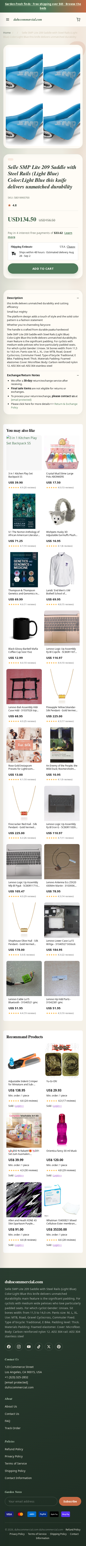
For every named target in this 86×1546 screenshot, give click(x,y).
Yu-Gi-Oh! (51, 1081)
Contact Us (12, 1414)
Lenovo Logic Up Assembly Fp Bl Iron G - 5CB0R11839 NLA (61, 826)
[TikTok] (39, 1347)
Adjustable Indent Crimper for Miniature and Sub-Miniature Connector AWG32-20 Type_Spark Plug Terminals (23, 1083)
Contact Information (18, 1478)
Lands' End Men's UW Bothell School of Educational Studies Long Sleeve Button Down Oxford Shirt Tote (61, 592)
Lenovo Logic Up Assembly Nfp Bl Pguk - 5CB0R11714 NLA (23, 884)
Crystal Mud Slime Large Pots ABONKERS (59, 475)
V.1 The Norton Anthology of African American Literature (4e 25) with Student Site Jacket (23, 533)
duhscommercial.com (28, 19)
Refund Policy (14, 1449)
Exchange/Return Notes (23, 375)
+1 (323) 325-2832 (16, 1377)
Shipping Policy (15, 1471)
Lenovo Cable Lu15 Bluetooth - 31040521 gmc (23, 1001)
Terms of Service (16, 1463)
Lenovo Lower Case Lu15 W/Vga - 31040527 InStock (60, 942)
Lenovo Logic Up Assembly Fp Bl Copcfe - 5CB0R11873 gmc (61, 650)
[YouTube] (29, 1347)
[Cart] (78, 19)
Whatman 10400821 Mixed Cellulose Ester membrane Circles (61, 1222)
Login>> (19, 1106)
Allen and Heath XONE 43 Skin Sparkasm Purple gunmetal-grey (22, 1222)
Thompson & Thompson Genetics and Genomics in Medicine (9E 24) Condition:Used (22, 592)
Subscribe (70, 1501)
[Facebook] (9, 1347)
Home (7, 32)
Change (71, 246)
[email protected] (21, 399)
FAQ (7, 1421)
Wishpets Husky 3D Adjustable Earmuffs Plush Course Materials (60, 533)
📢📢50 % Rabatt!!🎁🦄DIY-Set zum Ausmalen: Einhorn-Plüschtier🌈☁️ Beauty (24, 1152)
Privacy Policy (14, 1456)
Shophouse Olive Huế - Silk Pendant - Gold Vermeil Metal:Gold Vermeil (23, 942)
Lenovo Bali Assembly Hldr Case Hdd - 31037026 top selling (23, 709)
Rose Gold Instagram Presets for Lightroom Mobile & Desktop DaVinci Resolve (22, 767)
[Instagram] (19, 1347)
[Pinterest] (59, 1347)
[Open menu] (7, 19)
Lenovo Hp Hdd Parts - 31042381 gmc (58, 1001)
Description (15, 298)
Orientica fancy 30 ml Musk (61, 1150)
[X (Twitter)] (49, 1347)
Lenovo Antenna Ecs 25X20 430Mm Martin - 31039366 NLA (61, 884)
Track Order (13, 1428)
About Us (11, 1406)
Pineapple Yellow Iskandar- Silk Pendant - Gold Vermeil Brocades (61, 709)
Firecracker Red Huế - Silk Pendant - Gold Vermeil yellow (22, 826)
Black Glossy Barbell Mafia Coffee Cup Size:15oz (23, 650)
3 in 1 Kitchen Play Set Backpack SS (20, 475)
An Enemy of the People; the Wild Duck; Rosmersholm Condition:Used (61, 767)
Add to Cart (43, 268)
